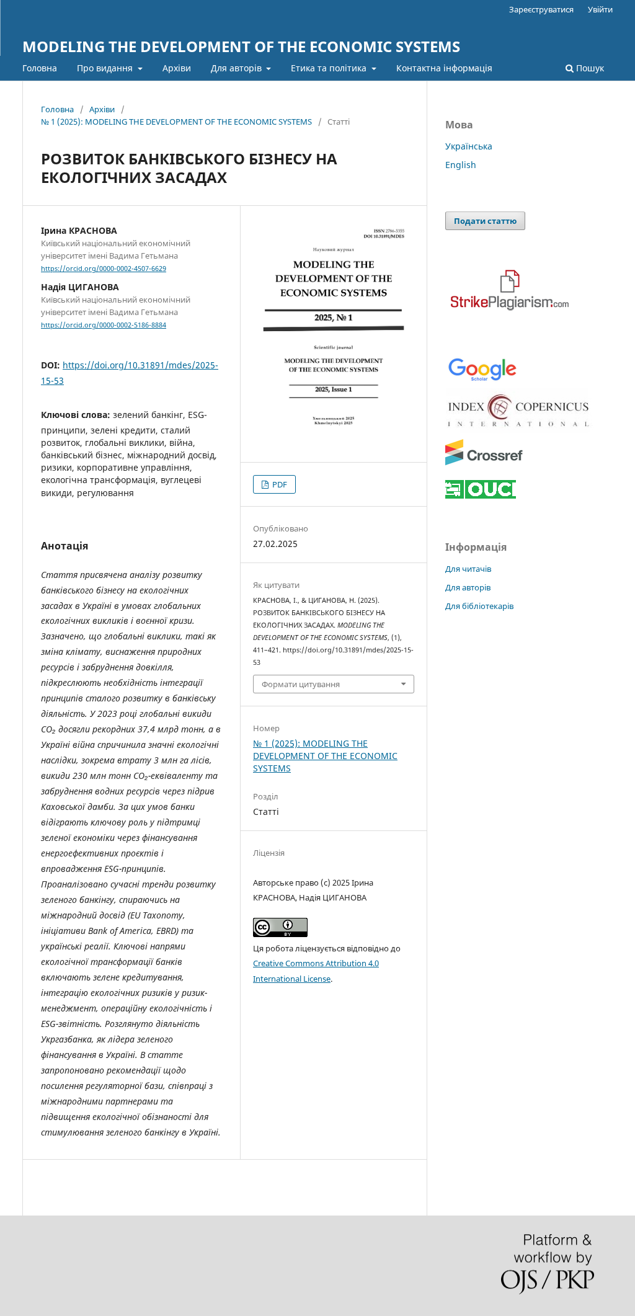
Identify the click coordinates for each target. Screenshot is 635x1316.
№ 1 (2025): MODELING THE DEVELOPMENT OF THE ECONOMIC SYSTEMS (176, 121)
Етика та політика (330, 68)
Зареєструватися (541, 9)
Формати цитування (301, 684)
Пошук (589, 68)
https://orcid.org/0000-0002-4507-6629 (103, 268)
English (460, 165)
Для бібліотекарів (479, 605)
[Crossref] (484, 463)
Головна (39, 68)
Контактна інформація (444, 68)
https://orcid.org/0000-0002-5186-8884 (103, 325)
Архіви (176, 68)
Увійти (600, 9)
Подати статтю (485, 220)
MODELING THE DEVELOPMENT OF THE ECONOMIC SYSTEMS (241, 46)
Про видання (106, 68)
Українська (468, 146)
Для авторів (237, 68)
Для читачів (468, 568)
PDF (278, 484)
